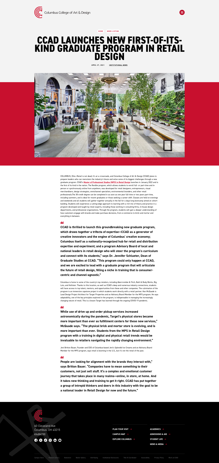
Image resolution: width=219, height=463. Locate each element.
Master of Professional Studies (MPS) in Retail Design (107, 182)
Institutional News (118, 65)
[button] (182, 12)
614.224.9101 (40, 434)
